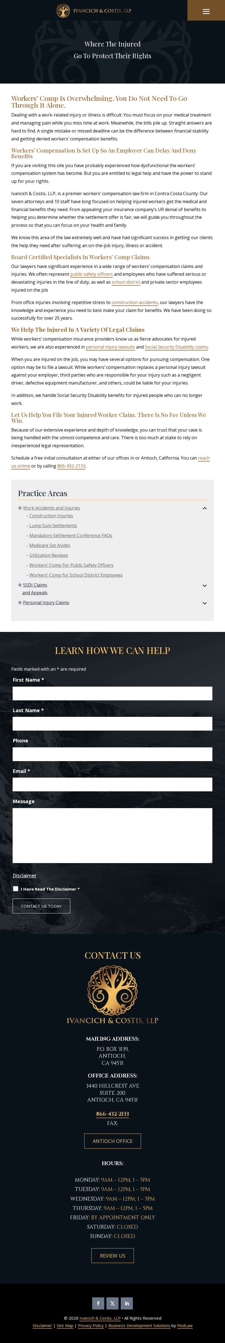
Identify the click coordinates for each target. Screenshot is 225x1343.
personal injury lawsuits (110, 347)
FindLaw (185, 1325)
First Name (28, 679)
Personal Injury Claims (46, 602)
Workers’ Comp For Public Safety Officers (71, 565)
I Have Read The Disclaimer (50, 889)
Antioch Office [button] (113, 1141)
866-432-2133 (71, 466)
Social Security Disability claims (176, 347)
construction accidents (135, 302)
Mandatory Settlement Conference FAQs (70, 535)
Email (21, 771)
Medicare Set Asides (49, 545)
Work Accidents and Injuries (51, 508)
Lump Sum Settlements (53, 526)
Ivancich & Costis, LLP (100, 1318)
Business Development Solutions (139, 1325)
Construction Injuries (51, 516)
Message (24, 801)
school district (126, 282)
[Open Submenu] (205, 508)
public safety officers (91, 274)
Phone (20, 740)
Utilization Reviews (48, 555)
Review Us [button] (112, 1255)
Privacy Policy (91, 1325)
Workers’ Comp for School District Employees (76, 575)
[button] (206, 11)
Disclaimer (24, 875)
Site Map (65, 1325)
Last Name (28, 710)
